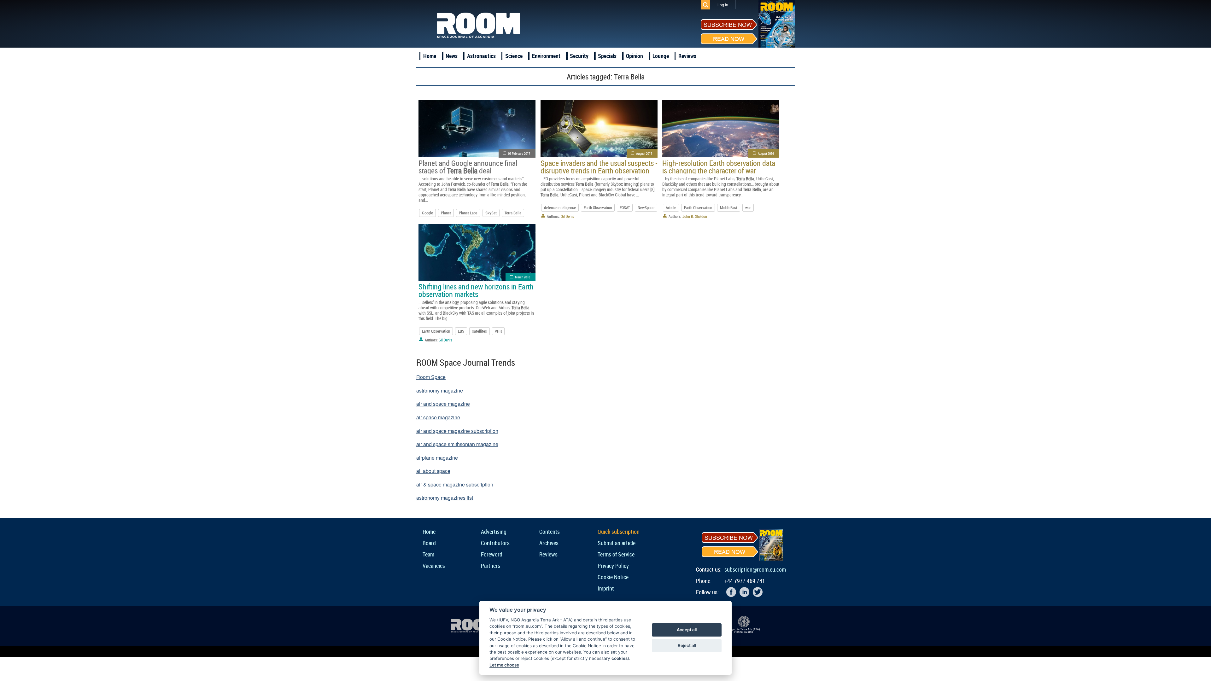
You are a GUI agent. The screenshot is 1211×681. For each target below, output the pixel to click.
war (748, 207)
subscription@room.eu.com (755, 569)
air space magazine (438, 417)
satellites (479, 331)
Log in (722, 4)
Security (579, 56)
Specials (607, 56)
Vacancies (434, 565)
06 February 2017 (519, 153)
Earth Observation (598, 207)
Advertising (493, 531)
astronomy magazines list (444, 497)
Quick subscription (619, 531)
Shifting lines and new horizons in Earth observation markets (476, 290)
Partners (490, 565)
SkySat (491, 213)
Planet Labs (468, 213)
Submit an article (616, 542)
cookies (619, 658)
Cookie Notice (613, 576)
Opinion (634, 56)
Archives (549, 542)
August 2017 (644, 153)
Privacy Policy (613, 565)
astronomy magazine (439, 390)
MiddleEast (728, 207)
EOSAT (625, 207)
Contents (549, 531)
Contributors (495, 542)
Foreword (491, 554)
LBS (461, 331)
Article (671, 207)
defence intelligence (560, 207)
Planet (446, 213)
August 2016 (766, 153)
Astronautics (481, 56)
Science (514, 56)
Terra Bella (513, 213)
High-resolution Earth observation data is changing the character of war (718, 166)
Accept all (687, 629)
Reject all (687, 645)
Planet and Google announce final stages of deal (467, 166)
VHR (498, 331)
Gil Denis (567, 216)
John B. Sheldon (694, 216)
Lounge (660, 56)
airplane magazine (437, 457)
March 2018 (522, 277)
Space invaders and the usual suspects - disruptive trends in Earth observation (599, 166)
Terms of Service (616, 554)
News (452, 56)
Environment (546, 56)
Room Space (431, 377)
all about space (433, 470)
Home (429, 56)
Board (429, 542)
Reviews (687, 56)
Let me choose (504, 664)
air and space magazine (443, 403)
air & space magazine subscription (454, 484)
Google (427, 213)
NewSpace (646, 207)
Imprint (606, 588)
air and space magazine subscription (457, 430)
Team (428, 554)
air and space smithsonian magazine (457, 444)
